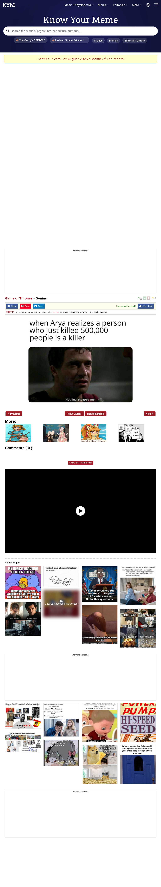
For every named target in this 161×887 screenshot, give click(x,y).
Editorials (119, 5)
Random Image (95, 413)
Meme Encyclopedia (78, 5)
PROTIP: (10, 312)
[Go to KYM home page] (9, 5)
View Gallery (74, 413)
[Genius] (80, 361)
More (135, 5)
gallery (56, 312)
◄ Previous (13, 413)
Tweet (40, 306)
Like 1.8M (147, 306)
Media (102, 5)
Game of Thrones (19, 298)
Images (98, 40)
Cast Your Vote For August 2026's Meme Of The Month (80, 59)
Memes (113, 40)
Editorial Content (135, 40)
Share (13, 306)
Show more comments (80, 462)
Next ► (150, 413)
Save (26, 306)
